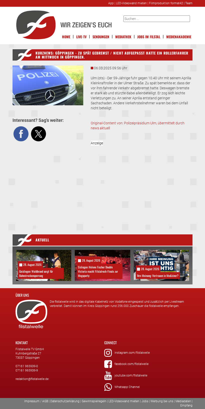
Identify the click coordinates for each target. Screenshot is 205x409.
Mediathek (123, 36)
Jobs (145, 401)
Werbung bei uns (161, 401)
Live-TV (81, 36)
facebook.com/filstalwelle (131, 364)
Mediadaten (183, 401)
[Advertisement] (142, 183)
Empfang (186, 405)
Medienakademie (178, 36)
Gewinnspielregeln (94, 401)
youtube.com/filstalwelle (130, 375)
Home (66, 36)
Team (188, 3)
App (111, 3)
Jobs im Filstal (148, 36)
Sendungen (100, 36)
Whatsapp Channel (127, 387)
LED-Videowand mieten (131, 3)
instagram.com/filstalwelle (132, 352)
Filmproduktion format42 (166, 3)
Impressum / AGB (36, 401)
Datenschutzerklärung (65, 401)
